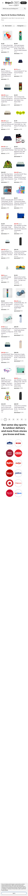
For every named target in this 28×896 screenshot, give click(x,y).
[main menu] (2, 2)
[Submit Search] (24, 8)
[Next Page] (25, 419)
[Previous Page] (1, 419)
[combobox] (12, 9)
